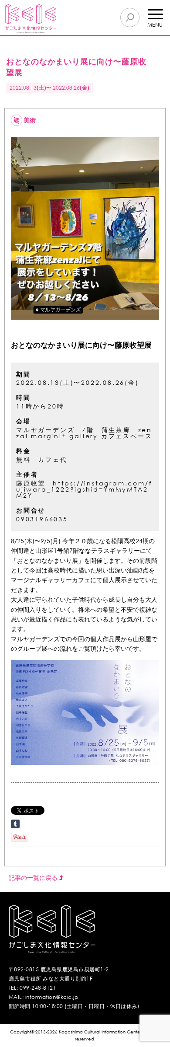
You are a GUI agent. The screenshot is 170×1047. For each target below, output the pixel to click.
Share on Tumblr (15, 824)
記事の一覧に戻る (34, 877)
